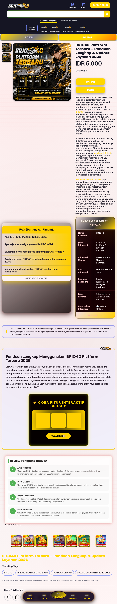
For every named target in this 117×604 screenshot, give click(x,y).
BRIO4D (79, 112)
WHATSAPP (72, 598)
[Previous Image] (15, 72)
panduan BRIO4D (102, 153)
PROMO (30, 598)
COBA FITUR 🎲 (58, 436)
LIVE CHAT (87, 598)
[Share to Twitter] (7, 597)
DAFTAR (87, 37)
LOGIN (29, 37)
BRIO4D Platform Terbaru (88, 179)
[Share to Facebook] (15, 597)
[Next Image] (68, 72)
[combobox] (55, 14)
